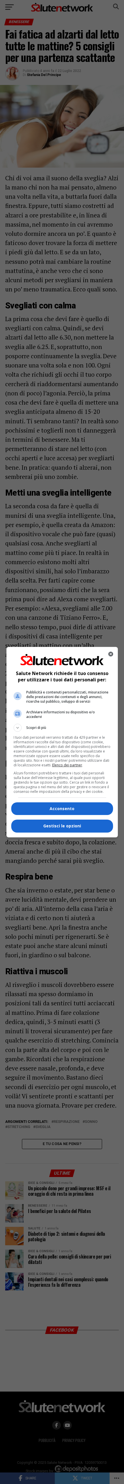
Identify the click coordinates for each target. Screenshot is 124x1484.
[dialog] (62, 742)
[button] (62, 728)
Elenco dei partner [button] (67, 765)
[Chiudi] (111, 654)
